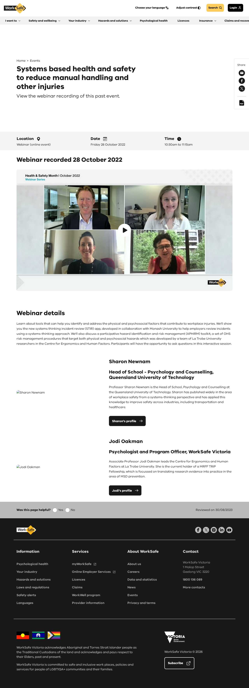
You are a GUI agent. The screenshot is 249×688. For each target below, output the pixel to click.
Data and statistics (142, 579)
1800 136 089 (192, 579)
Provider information (88, 603)
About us (134, 564)
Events (35, 61)
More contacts (194, 587)
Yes (60, 510)
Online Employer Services (91, 572)
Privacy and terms (141, 603)
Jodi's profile (122, 491)
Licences (78, 579)
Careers (133, 572)
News (131, 587)
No (73, 510)
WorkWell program (86, 595)
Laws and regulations (33, 587)
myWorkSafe (81, 564)
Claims (77, 587)
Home (21, 61)
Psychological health (32, 564)
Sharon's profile (124, 421)
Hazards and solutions (34, 579)
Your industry (27, 572)
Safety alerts (26, 595)
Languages (25, 603)
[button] (12, 21)
